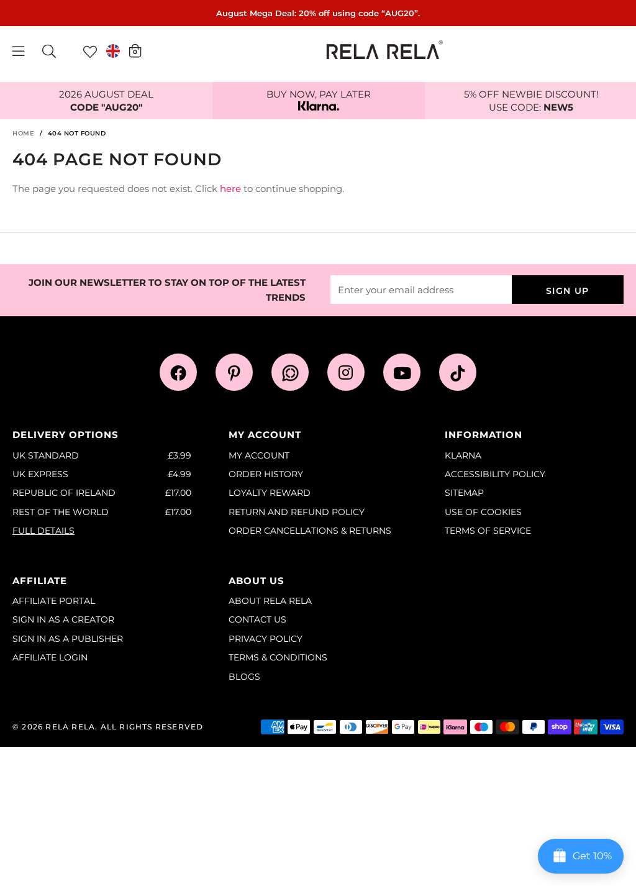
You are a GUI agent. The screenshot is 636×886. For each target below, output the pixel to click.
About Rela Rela (270, 600)
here (230, 188)
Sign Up (567, 290)
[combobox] (49, 51)
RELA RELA (70, 726)
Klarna (463, 455)
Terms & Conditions (278, 657)
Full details (43, 530)
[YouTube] (401, 372)
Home (23, 133)
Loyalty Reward (270, 492)
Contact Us (257, 619)
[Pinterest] (234, 372)
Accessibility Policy (495, 474)
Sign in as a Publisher (67, 638)
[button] (135, 50)
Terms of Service (488, 530)
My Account (259, 455)
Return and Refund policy (297, 512)
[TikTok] (457, 372)
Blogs (244, 676)
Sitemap (464, 492)
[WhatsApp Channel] (290, 372)
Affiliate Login (50, 657)
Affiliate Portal (53, 600)
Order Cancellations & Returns (310, 530)
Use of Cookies (483, 512)
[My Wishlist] (90, 51)
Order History (266, 474)
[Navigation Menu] (18, 51)
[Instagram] (346, 372)
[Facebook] (178, 372)
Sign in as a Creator (63, 619)
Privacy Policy (265, 638)
